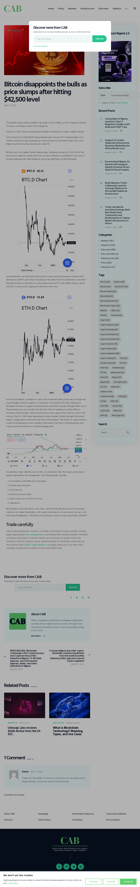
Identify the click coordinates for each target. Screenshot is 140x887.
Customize (93, 881)
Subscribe (99, 38)
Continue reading (40, 46)
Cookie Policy (12, 883)
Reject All (111, 881)
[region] (70, 879)
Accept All (128, 881)
